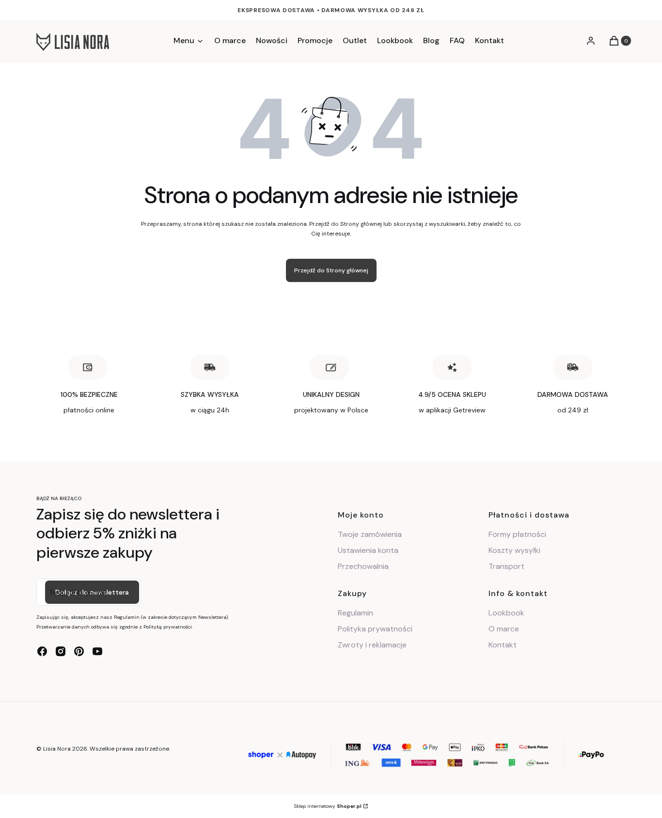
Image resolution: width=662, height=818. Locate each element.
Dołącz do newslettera (92, 592)
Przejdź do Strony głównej (331, 270)
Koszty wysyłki (514, 550)
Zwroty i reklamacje (372, 645)
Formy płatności (517, 534)
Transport (506, 566)
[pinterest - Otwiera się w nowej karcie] (79, 651)
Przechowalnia (363, 566)
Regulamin (355, 613)
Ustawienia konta (368, 550)
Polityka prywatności (375, 629)
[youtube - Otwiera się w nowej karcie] (97, 651)
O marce (504, 629)
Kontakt (503, 645)
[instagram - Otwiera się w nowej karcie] (60, 651)
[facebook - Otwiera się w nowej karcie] (42, 651)
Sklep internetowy (328, 806)
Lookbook (506, 613)
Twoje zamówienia (370, 534)
